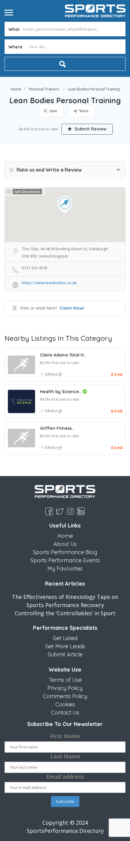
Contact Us (65, 712)
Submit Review (89, 129)
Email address (65, 776)
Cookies (65, 704)
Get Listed (65, 638)
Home (16, 89)
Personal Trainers (44, 89)
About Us (65, 543)
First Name (65, 736)
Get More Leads (65, 646)
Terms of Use (65, 679)
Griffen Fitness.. (57, 428)
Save (52, 110)
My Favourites (65, 568)
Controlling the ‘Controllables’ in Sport (65, 613)
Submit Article (65, 654)
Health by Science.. (61, 391)
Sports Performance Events (65, 560)
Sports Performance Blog (65, 552)
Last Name (65, 756)
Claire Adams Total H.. (63, 355)
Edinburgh (53, 374)
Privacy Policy (65, 688)
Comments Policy (65, 696)
